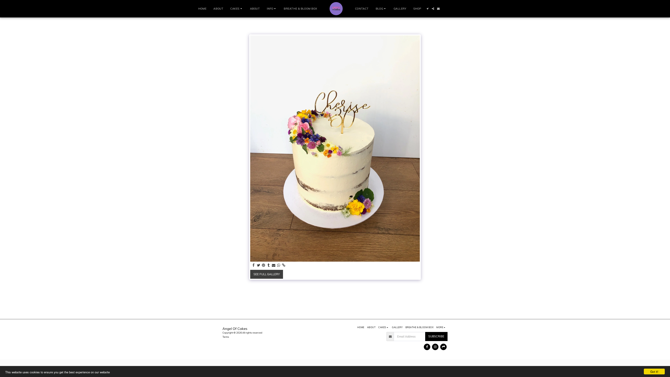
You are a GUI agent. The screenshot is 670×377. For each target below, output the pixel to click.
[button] (236, 8)
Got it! (654, 371)
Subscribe (436, 336)
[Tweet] (258, 265)
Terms (225, 336)
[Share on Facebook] (253, 265)
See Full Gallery (267, 274)
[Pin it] (263, 265)
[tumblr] (268, 265)
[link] (284, 265)
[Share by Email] (274, 265)
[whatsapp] (279, 265)
